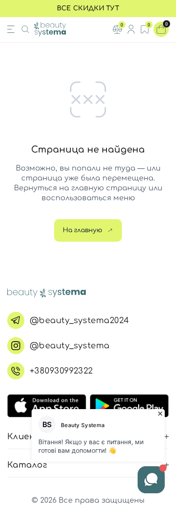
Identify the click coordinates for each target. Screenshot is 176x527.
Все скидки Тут (88, 8)
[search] (25, 29)
